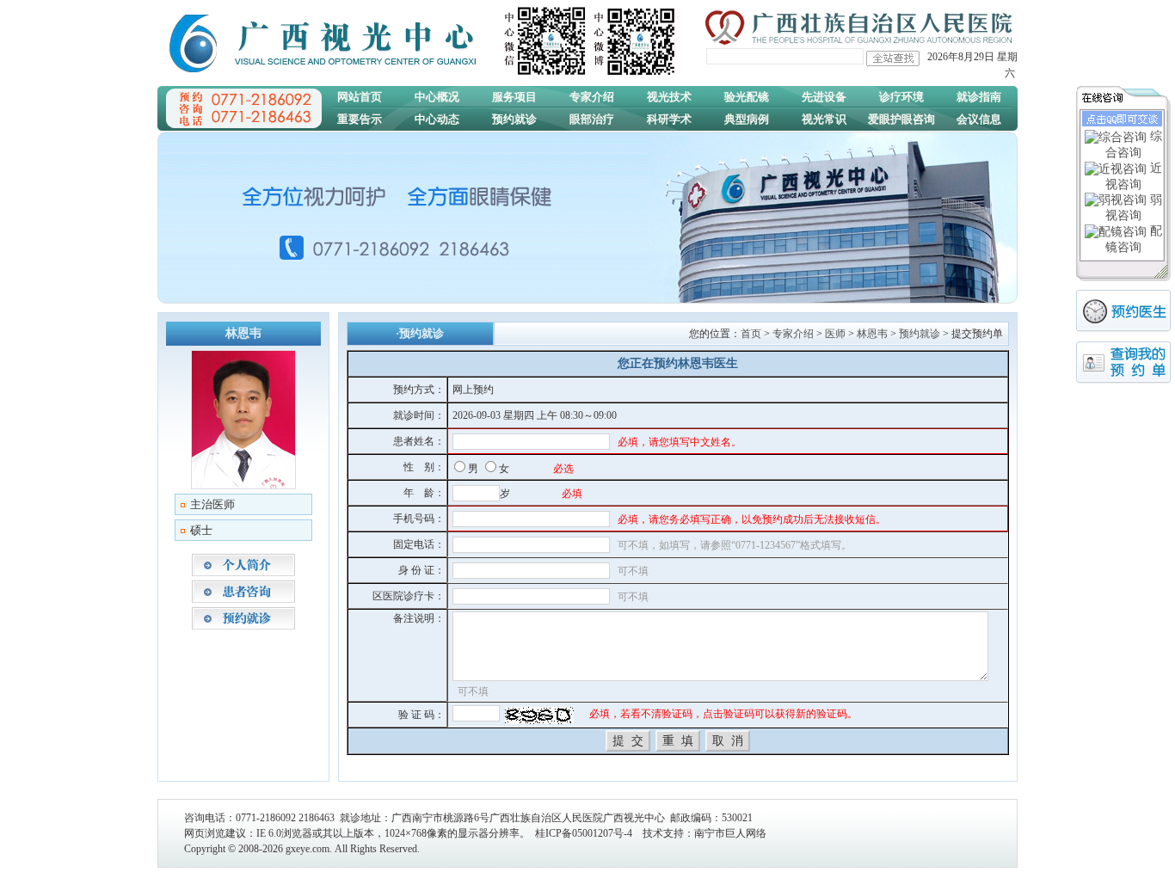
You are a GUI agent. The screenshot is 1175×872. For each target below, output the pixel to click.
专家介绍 (591, 96)
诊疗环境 (901, 96)
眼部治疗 (591, 119)
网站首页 (359, 96)
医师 (835, 334)
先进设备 (824, 96)
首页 (751, 334)
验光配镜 (746, 96)
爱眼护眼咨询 (901, 119)
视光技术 (669, 96)
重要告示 (359, 119)
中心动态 (437, 119)
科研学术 (669, 119)
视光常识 (824, 119)
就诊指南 (979, 96)
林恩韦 (872, 334)
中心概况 (437, 96)
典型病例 (746, 119)
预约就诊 (514, 119)
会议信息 (979, 119)
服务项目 (514, 96)
